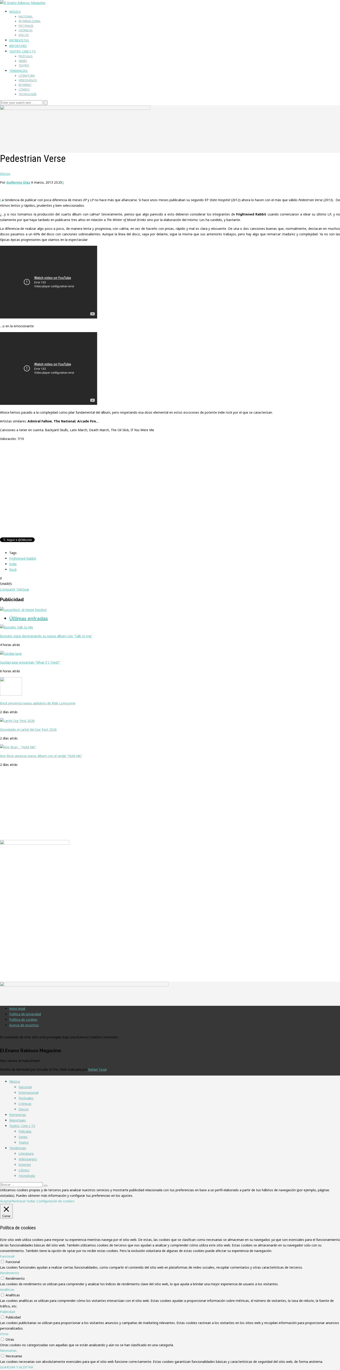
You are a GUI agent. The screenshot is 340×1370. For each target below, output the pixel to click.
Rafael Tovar (97, 1069)
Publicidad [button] (7, 1311)
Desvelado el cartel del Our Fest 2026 (28, 729)
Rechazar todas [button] (23, 1201)
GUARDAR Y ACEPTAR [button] (16, 1367)
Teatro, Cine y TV (22, 51)
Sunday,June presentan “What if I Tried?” (30, 662)
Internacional (30, 21)
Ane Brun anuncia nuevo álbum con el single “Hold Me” (41, 756)
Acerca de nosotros (24, 1025)
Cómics (24, 89)
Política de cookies (23, 1019)
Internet (25, 85)
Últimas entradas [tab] (28, 618)
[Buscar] (45, 1185)
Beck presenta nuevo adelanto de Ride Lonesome (37, 703)
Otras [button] (4, 1334)
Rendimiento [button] (9, 1273)
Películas (26, 56)
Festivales (26, 26)
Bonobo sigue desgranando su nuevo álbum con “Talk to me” (46, 636)
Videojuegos (28, 80)
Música (15, 11)
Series (23, 61)
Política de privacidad (25, 1014)
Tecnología (28, 94)
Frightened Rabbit (22, 558)
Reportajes (18, 46)
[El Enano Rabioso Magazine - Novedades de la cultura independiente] (22, 2)
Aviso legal (17, 1008)
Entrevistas (19, 40)
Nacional (26, 16)
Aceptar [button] (6, 1201)
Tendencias (18, 71)
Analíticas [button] (7, 1289)
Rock (13, 569)
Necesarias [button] (8, 1350)
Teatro (24, 65)
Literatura (27, 76)
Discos (24, 35)
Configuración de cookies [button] (55, 1201)
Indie (13, 564)
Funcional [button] (7, 1256)
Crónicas (26, 30)
